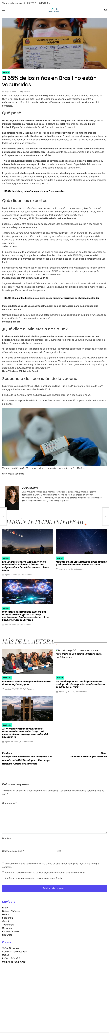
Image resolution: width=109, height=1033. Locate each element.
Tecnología (8, 924)
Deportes (7, 928)
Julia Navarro (24, 92)
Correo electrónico (13, 851)
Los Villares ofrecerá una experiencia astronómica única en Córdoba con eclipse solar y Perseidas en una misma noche (25, 566)
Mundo (6, 914)
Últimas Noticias (11, 911)
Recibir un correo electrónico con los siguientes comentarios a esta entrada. (45, 872)
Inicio (5, 907)
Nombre (7, 838)
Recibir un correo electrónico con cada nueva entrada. (33, 878)
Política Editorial (11, 958)
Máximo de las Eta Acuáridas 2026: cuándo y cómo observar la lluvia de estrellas (81, 563)
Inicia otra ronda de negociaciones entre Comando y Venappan (26, 683)
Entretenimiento (10, 931)
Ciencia (6, 72)
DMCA (5, 955)
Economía (7, 678)
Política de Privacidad (14, 961)
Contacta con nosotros (14, 951)
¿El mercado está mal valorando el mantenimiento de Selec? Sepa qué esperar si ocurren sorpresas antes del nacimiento (25, 733)
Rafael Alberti (26, 575)
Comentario (9, 803)
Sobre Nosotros (10, 948)
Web (59, 851)
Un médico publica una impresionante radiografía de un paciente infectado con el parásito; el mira (80, 684)
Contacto (7, 934)
